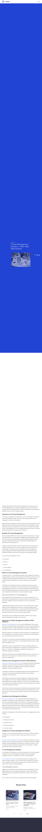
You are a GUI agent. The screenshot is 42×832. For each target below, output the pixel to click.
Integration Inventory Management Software (11, 740)
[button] (27, 814)
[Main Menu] (39, 2)
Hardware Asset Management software (10, 698)
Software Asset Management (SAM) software (11, 663)
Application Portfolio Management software (11, 624)
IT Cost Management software (8, 759)
